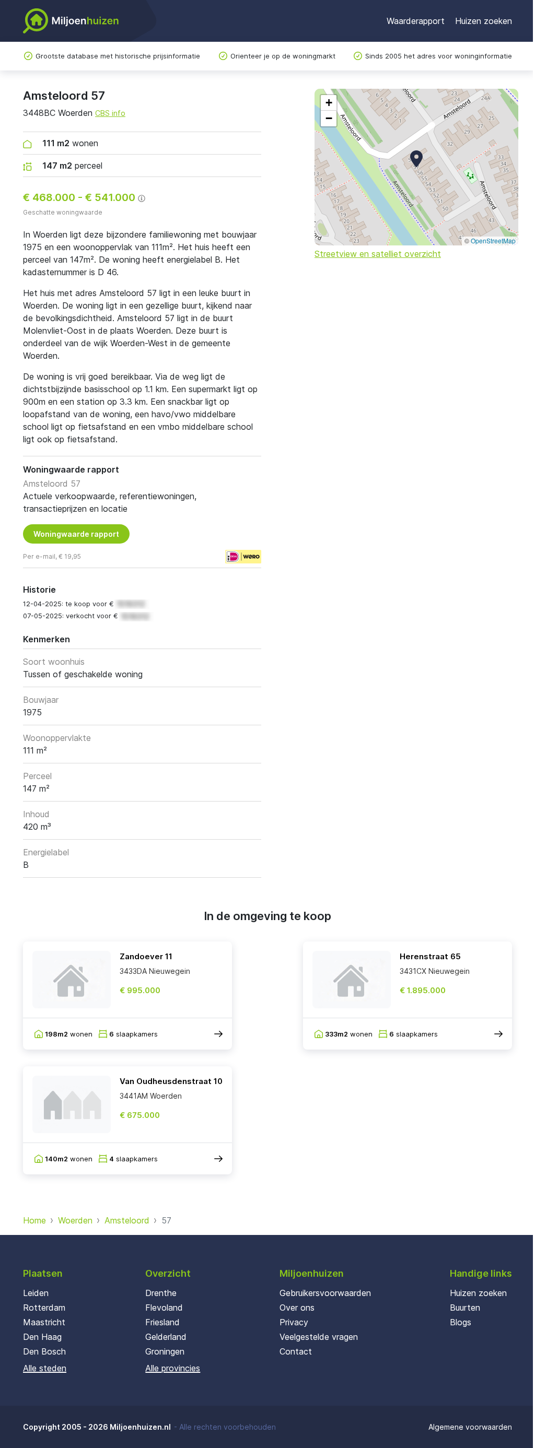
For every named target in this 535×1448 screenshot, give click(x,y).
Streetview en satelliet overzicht (378, 254)
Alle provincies (172, 1368)
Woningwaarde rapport (76, 533)
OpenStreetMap (493, 240)
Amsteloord (126, 1220)
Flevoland (164, 1307)
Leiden (36, 1293)
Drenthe (161, 1293)
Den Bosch (44, 1351)
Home (34, 1220)
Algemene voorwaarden (470, 1426)
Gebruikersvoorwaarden (325, 1293)
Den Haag (42, 1337)
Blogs (460, 1322)
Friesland (162, 1322)
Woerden (75, 1220)
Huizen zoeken (483, 21)
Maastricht (44, 1322)
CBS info (110, 113)
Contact (296, 1351)
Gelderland (166, 1337)
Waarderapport (416, 21)
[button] (416, 158)
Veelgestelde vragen (319, 1337)
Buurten (465, 1307)
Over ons (297, 1307)
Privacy (294, 1322)
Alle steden (44, 1368)
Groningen (164, 1351)
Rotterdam (44, 1307)
